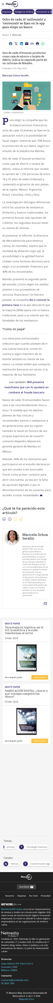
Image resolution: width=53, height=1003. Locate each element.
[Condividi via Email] (26, 43)
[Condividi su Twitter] (16, 43)
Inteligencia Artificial (11, 11)
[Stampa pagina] (37, 43)
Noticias (16, 34)
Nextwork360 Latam (12, 909)
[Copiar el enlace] (32, 43)
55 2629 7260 (7, 983)
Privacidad (45, 895)
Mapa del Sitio (26, 999)
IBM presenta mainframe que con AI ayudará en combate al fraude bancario (27, 387)
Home (5, 34)
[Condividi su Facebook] (10, 43)
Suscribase (24, 886)
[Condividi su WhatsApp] (42, 43)
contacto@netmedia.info (15, 980)
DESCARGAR (40, 677)
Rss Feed (33, 895)
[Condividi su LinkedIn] (21, 43)
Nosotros (9, 895)
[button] (3, 4)
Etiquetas (21, 895)
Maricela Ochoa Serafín (15, 75)
